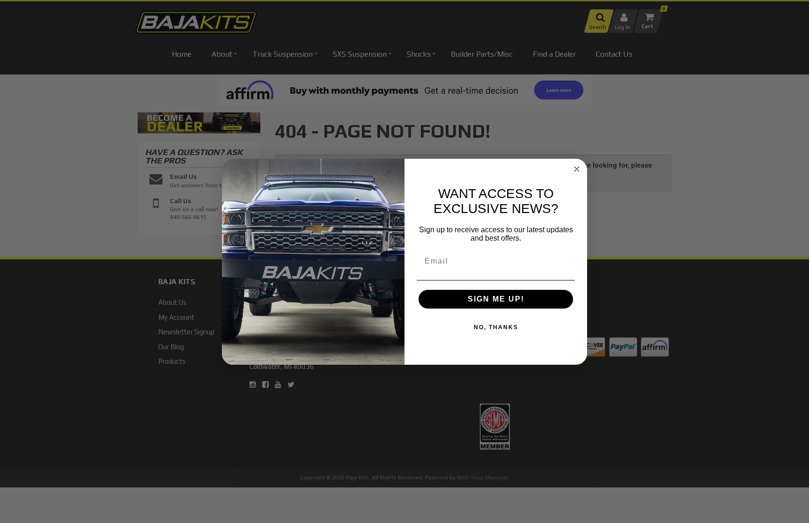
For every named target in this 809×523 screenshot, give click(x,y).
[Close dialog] (576, 169)
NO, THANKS (496, 327)
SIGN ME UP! (496, 299)
